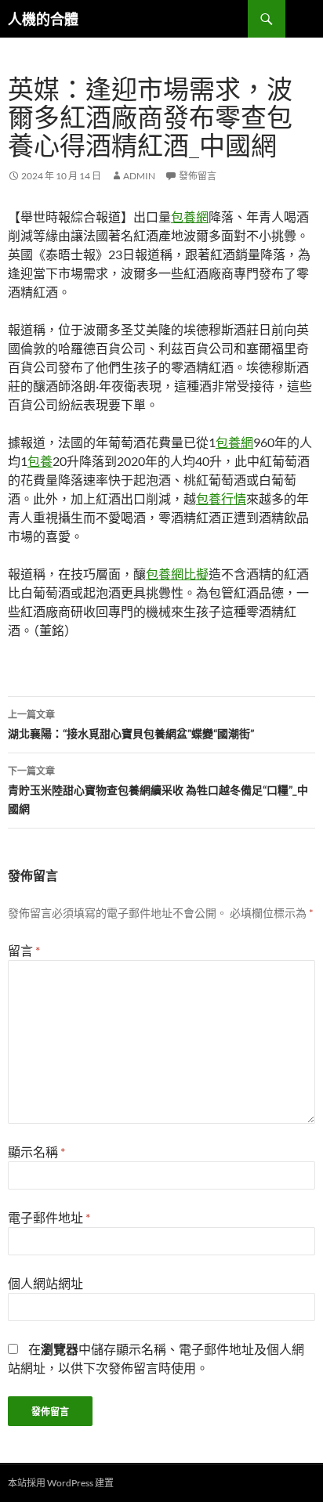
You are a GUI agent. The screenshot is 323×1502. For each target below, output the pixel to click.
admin (139, 176)
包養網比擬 (177, 573)
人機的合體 (43, 18)
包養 (40, 460)
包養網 (190, 216)
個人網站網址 (45, 1283)
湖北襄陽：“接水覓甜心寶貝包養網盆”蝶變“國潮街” (131, 724)
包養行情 (221, 498)
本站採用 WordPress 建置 (61, 1483)
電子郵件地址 (49, 1217)
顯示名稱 (36, 1151)
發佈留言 (197, 176)
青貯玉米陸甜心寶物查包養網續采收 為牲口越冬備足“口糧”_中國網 (158, 790)
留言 (24, 950)
